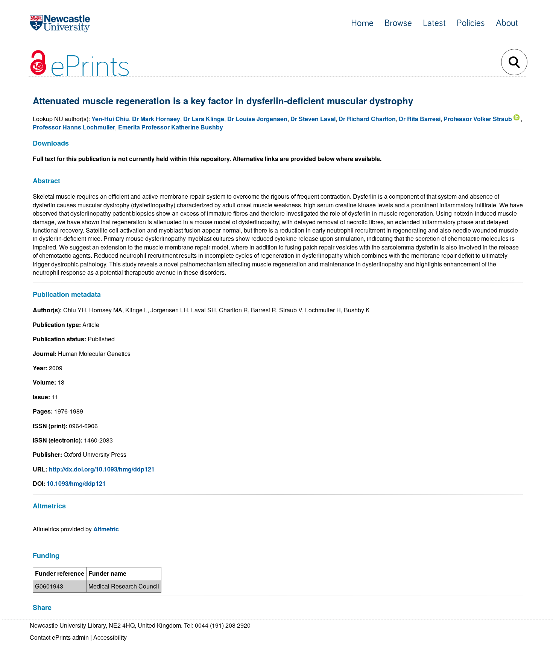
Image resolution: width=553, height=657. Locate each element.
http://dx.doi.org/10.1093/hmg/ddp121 (102, 469)
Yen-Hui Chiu (110, 118)
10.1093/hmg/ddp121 (76, 483)
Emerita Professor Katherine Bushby (170, 127)
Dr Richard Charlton (367, 118)
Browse (398, 23)
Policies (471, 23)
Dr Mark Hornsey (156, 118)
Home (362, 23)
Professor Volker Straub (478, 118)
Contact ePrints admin (59, 637)
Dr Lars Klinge (203, 118)
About (507, 23)
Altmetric (106, 529)
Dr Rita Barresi (420, 118)
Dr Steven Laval (313, 118)
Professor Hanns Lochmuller (74, 127)
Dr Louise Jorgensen (257, 118)
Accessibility (110, 637)
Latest (434, 23)
